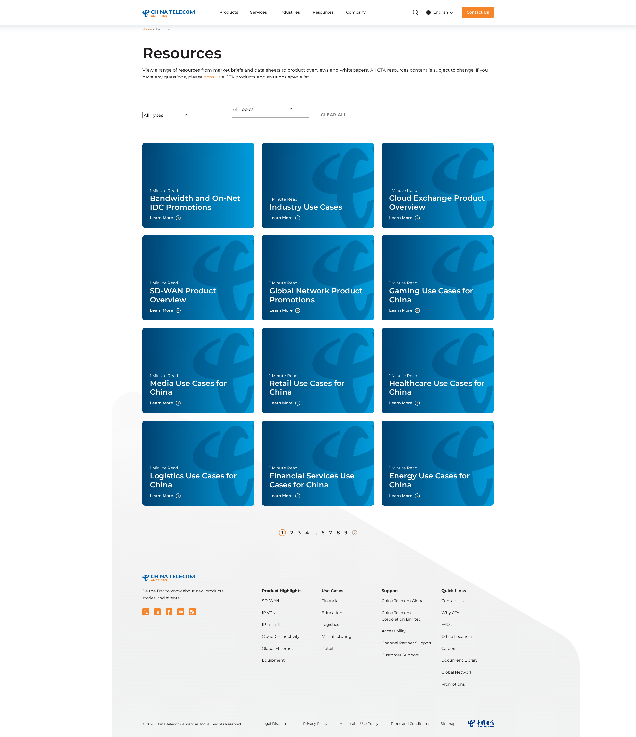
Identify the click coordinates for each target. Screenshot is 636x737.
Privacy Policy (315, 723)
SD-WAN (270, 600)
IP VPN (269, 612)
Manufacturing (336, 636)
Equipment (273, 660)
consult (212, 77)
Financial (330, 600)
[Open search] (416, 12)
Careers (448, 648)
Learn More (198, 185)
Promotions (453, 684)
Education (332, 612)
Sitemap (448, 723)
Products (228, 12)
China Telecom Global (403, 600)
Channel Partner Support (407, 643)
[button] (145, 611)
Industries (289, 12)
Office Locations (457, 636)
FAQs (446, 624)
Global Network (456, 672)
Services (258, 12)
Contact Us (452, 600)
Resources (323, 12)
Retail (327, 648)
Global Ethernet (277, 648)
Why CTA (450, 612)
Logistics (330, 624)
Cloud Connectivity (281, 636)
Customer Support (400, 655)
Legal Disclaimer (276, 723)
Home (147, 29)
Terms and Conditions (410, 723)
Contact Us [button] (478, 12)
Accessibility (394, 631)
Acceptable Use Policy (359, 723)
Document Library (459, 660)
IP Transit (271, 624)
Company (356, 12)
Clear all (333, 114)
